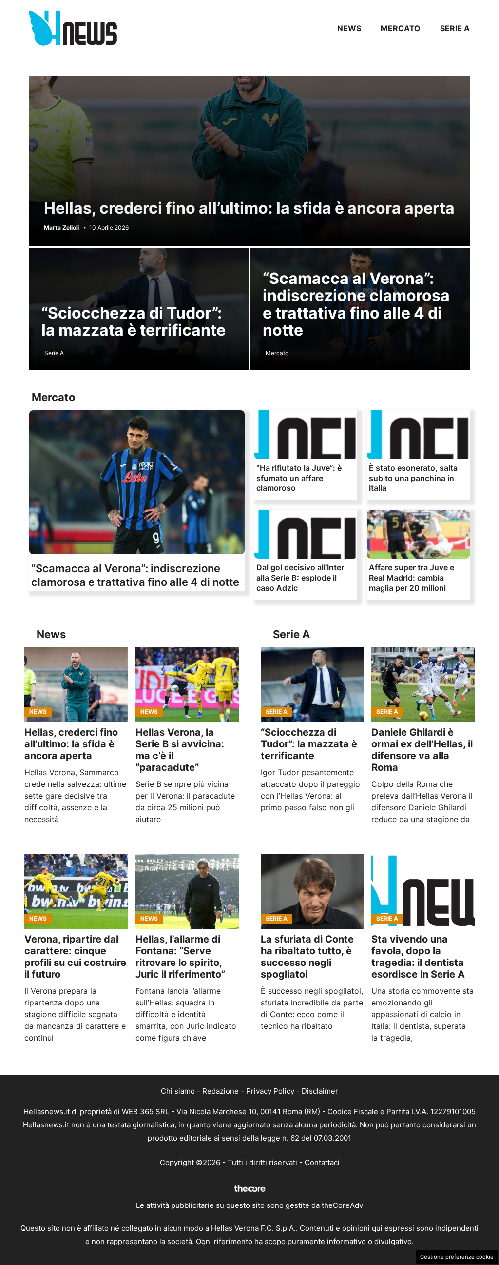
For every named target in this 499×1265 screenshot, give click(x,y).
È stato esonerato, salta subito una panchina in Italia (413, 478)
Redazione (220, 1091)
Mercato (401, 28)
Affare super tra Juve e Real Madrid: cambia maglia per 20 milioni (411, 577)
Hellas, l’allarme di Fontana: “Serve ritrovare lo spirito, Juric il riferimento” (180, 956)
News (349, 28)
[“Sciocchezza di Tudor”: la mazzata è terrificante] (312, 684)
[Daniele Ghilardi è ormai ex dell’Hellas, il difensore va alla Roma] (423, 684)
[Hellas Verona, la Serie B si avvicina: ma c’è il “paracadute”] (187, 684)
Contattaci (322, 1162)
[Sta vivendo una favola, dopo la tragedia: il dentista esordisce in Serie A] (423, 891)
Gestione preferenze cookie (457, 1256)
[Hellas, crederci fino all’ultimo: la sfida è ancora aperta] (76, 684)
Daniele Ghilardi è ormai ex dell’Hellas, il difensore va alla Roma (422, 749)
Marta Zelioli (61, 228)
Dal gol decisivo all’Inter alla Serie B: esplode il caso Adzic (300, 577)
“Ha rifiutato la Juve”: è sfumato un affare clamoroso (299, 478)
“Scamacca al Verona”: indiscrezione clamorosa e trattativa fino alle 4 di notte (356, 304)
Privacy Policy (270, 1091)
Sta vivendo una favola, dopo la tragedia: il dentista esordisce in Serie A (418, 956)
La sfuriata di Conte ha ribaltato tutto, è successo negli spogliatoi (307, 956)
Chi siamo (178, 1091)
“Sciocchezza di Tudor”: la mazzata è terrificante (133, 321)
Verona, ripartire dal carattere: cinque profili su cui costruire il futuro (75, 956)
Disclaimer (320, 1091)
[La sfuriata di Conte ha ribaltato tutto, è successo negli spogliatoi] (312, 891)
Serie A (455, 28)
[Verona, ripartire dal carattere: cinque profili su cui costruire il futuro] (76, 891)
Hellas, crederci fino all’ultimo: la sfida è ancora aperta (249, 208)
